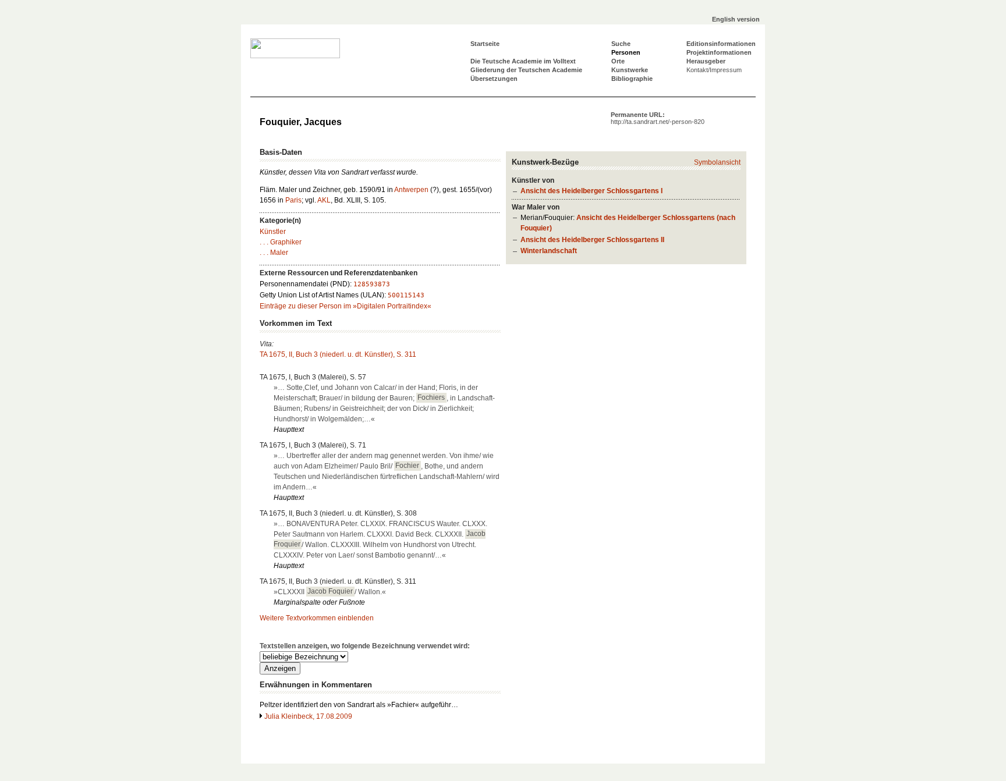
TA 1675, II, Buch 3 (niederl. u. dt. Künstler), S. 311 (338, 354)
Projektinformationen (719, 52)
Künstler (273, 232)
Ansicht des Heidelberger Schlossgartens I (591, 191)
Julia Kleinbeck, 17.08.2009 (308, 716)
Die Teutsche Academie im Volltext (523, 61)
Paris (293, 200)
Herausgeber (705, 61)
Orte (618, 61)
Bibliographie (632, 78)
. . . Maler (274, 252)
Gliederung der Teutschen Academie (526, 69)
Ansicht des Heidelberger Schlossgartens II (592, 240)
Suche (620, 43)
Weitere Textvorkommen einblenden (317, 618)
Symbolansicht (717, 162)
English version (736, 19)
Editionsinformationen (721, 43)
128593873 (371, 284)
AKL (324, 200)
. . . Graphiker (281, 242)
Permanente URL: (657, 118)
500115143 (406, 295)
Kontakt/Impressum (714, 69)
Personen (625, 52)
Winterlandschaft (548, 251)
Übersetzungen (494, 78)
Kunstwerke (629, 69)
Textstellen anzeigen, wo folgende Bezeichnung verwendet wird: (365, 646)
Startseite (485, 43)
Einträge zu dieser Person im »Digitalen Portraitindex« (345, 306)
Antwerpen (411, 190)
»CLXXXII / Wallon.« (330, 592)
